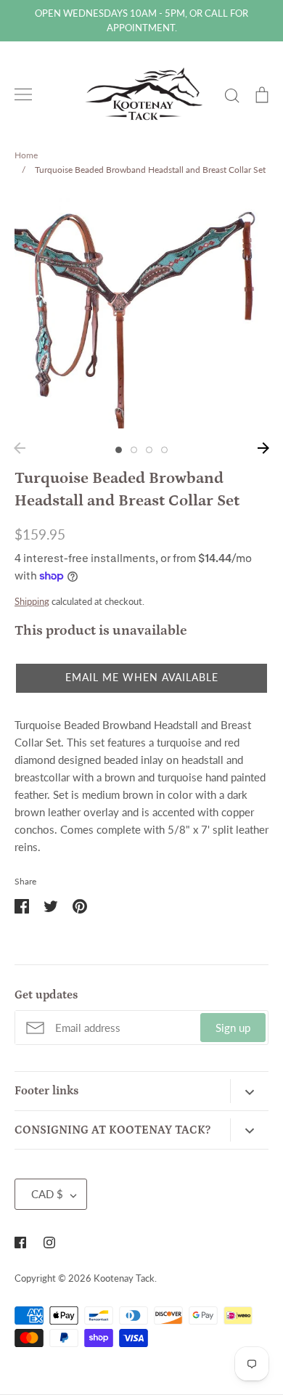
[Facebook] (20, 1242)
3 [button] (149, 450)
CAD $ (47, 1193)
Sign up (233, 1027)
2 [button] (134, 450)
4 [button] (164, 450)
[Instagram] (49, 1242)
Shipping (32, 601)
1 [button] (118, 450)
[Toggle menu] (23, 94)
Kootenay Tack (124, 1278)
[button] (141, 678)
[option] (141, 313)
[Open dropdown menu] (249, 1090)
